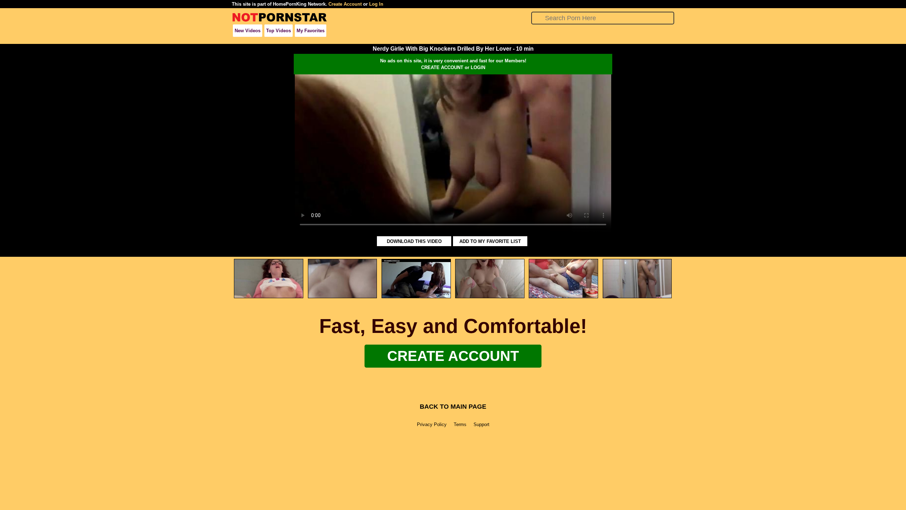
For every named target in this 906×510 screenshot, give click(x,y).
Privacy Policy (432, 424)
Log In (376, 4)
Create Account (345, 4)
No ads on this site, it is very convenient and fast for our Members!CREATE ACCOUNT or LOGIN (453, 64)
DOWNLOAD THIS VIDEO (414, 241)
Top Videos (278, 30)
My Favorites (311, 30)
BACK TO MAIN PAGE (453, 406)
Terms (460, 424)
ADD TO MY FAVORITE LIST (490, 241)
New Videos (247, 30)
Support (481, 424)
